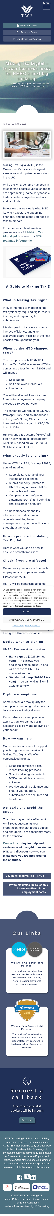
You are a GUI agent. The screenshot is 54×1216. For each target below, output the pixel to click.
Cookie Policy (18, 626)
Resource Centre (28, 32)
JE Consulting (41, 1206)
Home (8, 84)
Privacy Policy (11, 1199)
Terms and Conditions (27, 1202)
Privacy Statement (32, 626)
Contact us (10, 843)
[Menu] (47, 8)
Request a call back (27, 1093)
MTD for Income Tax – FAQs (26, 875)
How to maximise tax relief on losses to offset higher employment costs (27, 888)
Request (27, 1120)
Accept (27, 611)
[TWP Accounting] (27, 11)
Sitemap (26, 1199)
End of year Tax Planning (28, 39)
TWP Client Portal (28, 25)
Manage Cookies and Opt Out (27, 619)
